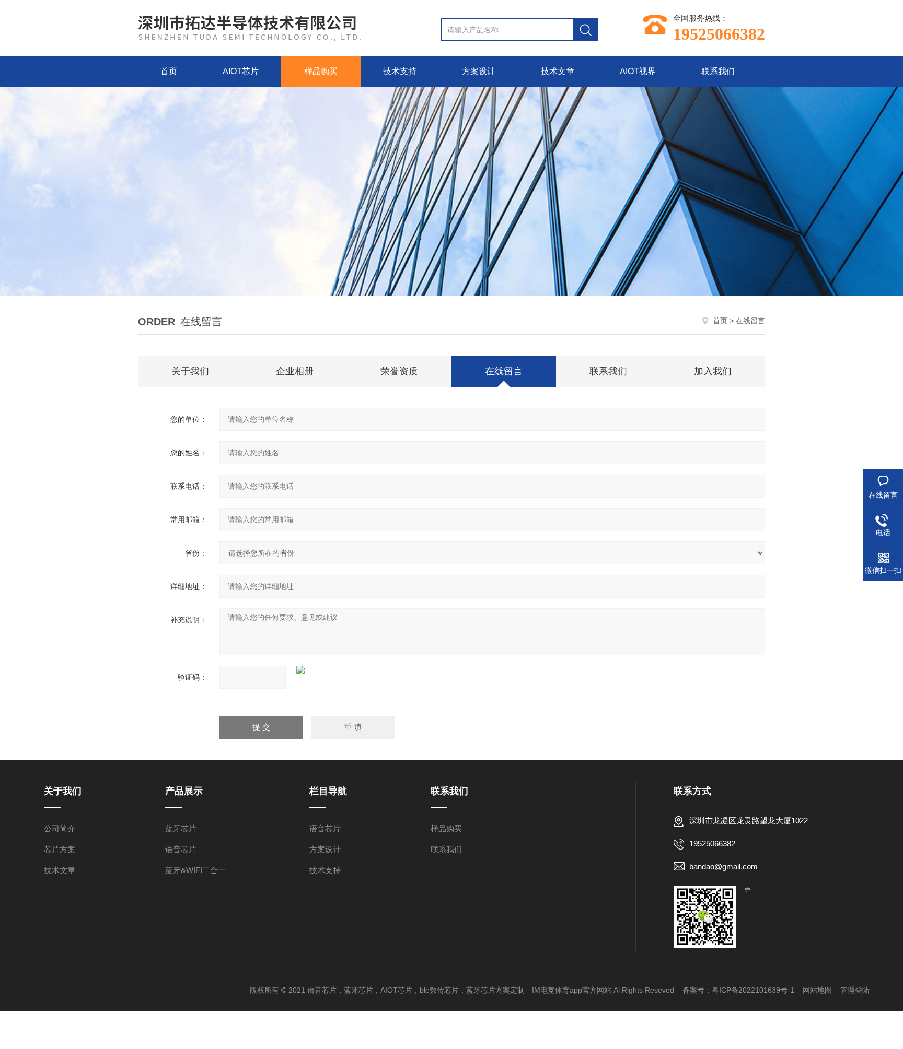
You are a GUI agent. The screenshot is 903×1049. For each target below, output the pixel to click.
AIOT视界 (638, 71)
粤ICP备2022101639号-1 (753, 990)
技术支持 (399, 71)
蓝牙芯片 (180, 828)
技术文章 (557, 71)
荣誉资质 (399, 371)
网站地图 (817, 990)
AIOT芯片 (241, 71)
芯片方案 (59, 849)
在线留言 (504, 371)
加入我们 (713, 371)
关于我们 (190, 371)
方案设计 (478, 71)
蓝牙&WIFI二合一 (195, 870)
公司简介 (59, 828)
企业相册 (295, 371)
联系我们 (718, 71)
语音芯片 (180, 849)
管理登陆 (855, 990)
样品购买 (321, 71)
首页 (168, 71)
